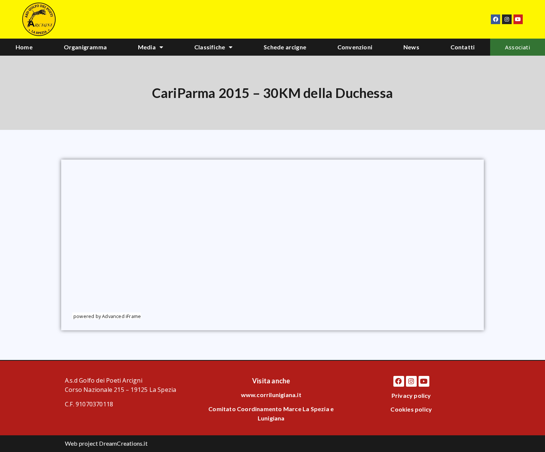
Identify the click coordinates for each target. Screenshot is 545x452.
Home (24, 46)
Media (147, 46)
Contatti (462, 46)
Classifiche (209, 46)
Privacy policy (411, 395)
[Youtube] (518, 19)
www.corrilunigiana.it (271, 394)
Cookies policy (411, 409)
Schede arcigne (285, 46)
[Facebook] (495, 19)
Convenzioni (354, 46)
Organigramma (85, 46)
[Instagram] (506, 19)
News (411, 46)
